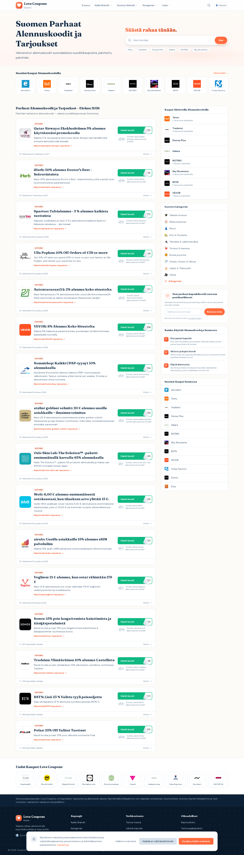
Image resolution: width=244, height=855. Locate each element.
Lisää (165, 5)
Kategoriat (149, 5)
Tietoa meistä (133, 822)
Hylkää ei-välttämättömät (158, 841)
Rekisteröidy (214, 311)
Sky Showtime (200, 49)
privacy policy (195, 318)
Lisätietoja (63, 844)
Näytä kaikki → (221, 73)
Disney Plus (157, 49)
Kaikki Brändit (102, 5)
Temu (130, 49)
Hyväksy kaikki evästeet (196, 841)
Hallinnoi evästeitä (126, 841)
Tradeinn (142, 49)
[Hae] (209, 5)
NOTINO (184, 49)
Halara (172, 49)
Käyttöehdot (188, 822)
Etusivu (86, 5)
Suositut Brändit (126, 5)
